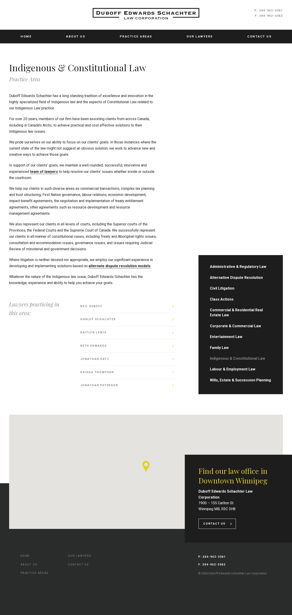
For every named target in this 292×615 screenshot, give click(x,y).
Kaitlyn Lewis (93, 332)
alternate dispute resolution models (120, 266)
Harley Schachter (98, 319)
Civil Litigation (222, 288)
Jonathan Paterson (99, 385)
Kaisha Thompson (97, 372)
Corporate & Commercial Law (235, 326)
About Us (75, 36)
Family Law (219, 348)
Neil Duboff (91, 306)
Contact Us (259, 36)
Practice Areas (136, 36)
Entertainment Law (226, 337)
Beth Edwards (93, 345)
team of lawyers (44, 171)
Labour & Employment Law (232, 369)
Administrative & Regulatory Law (238, 266)
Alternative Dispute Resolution (236, 277)
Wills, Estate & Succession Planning (240, 380)
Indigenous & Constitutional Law (237, 358)
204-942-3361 (271, 10)
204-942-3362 (271, 15)
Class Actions (222, 299)
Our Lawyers (200, 36)
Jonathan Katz (94, 359)
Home (26, 36)
